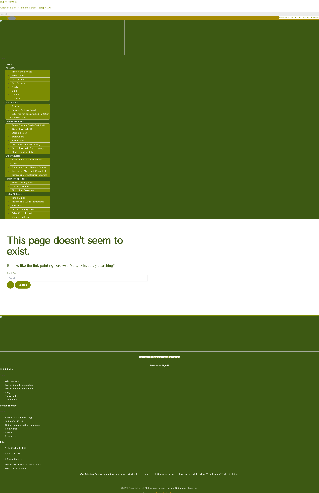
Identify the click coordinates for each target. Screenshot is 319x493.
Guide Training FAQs (22, 129)
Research (16, 106)
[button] (159, 58)
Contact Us (11, 399)
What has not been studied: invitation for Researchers (29, 116)
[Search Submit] (10, 285)
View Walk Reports (21, 217)
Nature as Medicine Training (26, 144)
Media (15, 87)
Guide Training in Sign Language (28, 148)
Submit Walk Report (22, 213)
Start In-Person (19, 132)
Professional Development (19, 388)
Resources (17, 205)
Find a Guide (18, 197)
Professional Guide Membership (28, 201)
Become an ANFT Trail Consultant (29, 171)
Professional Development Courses (29, 175)
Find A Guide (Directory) (18, 417)
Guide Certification (15, 421)
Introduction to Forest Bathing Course (26, 161)
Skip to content (8, 1)
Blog (14, 90)
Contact (16, 98)
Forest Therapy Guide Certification (29, 125)
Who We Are (18, 75)
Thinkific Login (13, 396)
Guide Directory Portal (23, 209)
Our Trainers (18, 79)
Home (9, 64)
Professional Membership (19, 385)
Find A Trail (11, 428)
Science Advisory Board (24, 110)
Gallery (15, 94)
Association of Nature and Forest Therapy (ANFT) (27, 7)
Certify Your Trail (20, 186)
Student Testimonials (22, 152)
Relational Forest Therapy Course (29, 167)
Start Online (18, 136)
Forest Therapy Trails (22, 182)
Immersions (18, 140)
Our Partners (18, 83)
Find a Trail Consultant (23, 190)
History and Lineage (22, 71)
